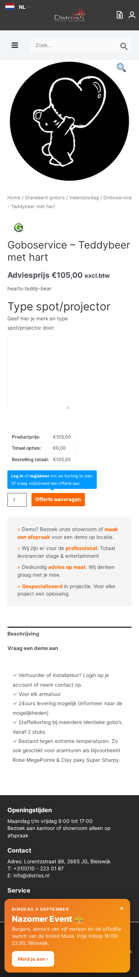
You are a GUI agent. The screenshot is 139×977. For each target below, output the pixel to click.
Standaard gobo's (45, 197)
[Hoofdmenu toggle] (14, 45)
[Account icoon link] (132, 15)
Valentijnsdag (84, 197)
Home (13, 197)
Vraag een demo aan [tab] (32, 648)
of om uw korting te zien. (52, 476)
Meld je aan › (33, 959)
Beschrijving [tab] (23, 634)
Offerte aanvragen (58, 499)
